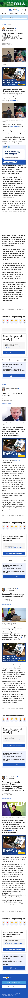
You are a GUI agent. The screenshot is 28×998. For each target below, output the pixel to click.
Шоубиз (4, 13)
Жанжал (9, 24)
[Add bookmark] (25, 360)
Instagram (15, 375)
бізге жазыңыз (20, 309)
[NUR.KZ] (14, 10)
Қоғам (3, 773)
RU (22, 9)
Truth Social (17, 460)
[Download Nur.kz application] (14, 3)
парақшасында (14, 126)
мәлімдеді (11, 830)
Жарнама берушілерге (14, 986)
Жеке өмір (22, 13)
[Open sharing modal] (18, 360)
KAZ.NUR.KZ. (14, 101)
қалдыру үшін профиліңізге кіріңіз (13, 347)
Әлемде (4, 384)
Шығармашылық (14, 13)
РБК (22, 637)
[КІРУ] (25, 9)
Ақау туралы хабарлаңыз (14, 982)
